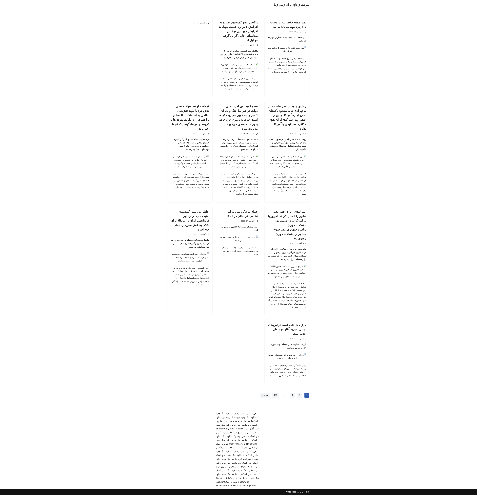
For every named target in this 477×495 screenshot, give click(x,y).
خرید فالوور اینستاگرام (226, 432)
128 (275, 395)
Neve (307, 492)
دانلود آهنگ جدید (252, 428)
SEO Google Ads (247, 485)
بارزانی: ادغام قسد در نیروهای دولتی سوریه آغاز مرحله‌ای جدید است (287, 329)
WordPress (291, 492)
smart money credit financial (230, 428)
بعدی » (265, 395)
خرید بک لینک (250, 413)
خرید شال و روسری (231, 417)
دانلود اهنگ (227, 436)
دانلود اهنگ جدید (223, 413)
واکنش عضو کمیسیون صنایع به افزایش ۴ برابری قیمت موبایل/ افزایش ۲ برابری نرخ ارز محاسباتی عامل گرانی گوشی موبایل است (238, 31)
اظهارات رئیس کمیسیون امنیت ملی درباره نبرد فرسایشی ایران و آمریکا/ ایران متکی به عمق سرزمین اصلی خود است (190, 220)
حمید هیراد (232, 421)
